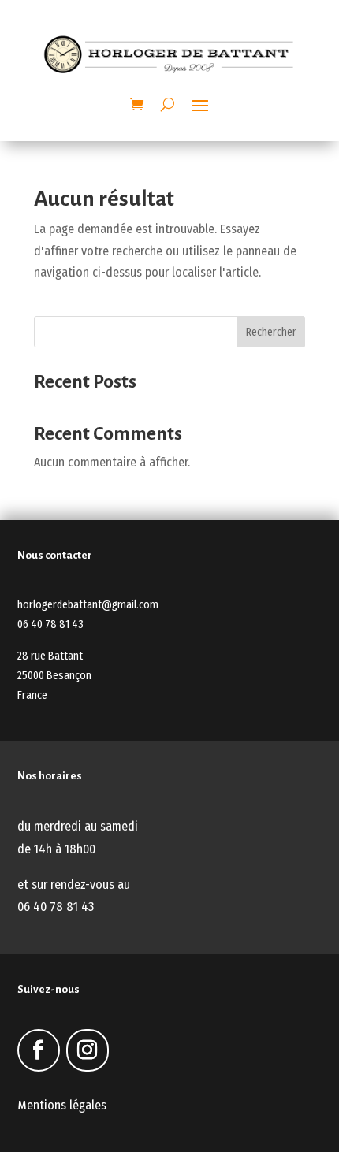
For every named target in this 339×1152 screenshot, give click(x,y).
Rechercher (271, 332)
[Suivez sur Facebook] (38, 1050)
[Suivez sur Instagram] (87, 1050)
